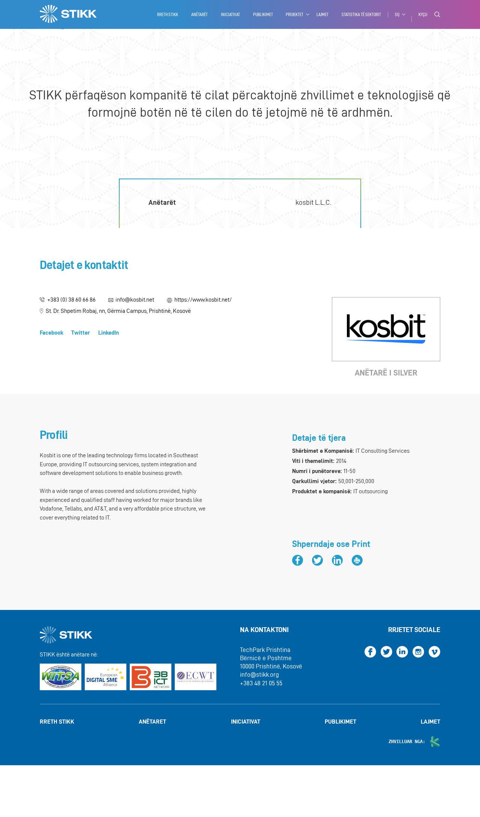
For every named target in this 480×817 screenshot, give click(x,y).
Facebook (51, 333)
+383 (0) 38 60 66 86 (71, 300)
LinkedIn (108, 333)
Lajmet (322, 14)
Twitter (80, 333)
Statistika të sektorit (361, 14)
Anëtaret (152, 722)
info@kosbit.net (135, 300)
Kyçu (422, 14)
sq (397, 14)
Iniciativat (230, 14)
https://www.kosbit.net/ (203, 300)
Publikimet (263, 14)
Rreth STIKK (167, 14)
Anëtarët (199, 14)
